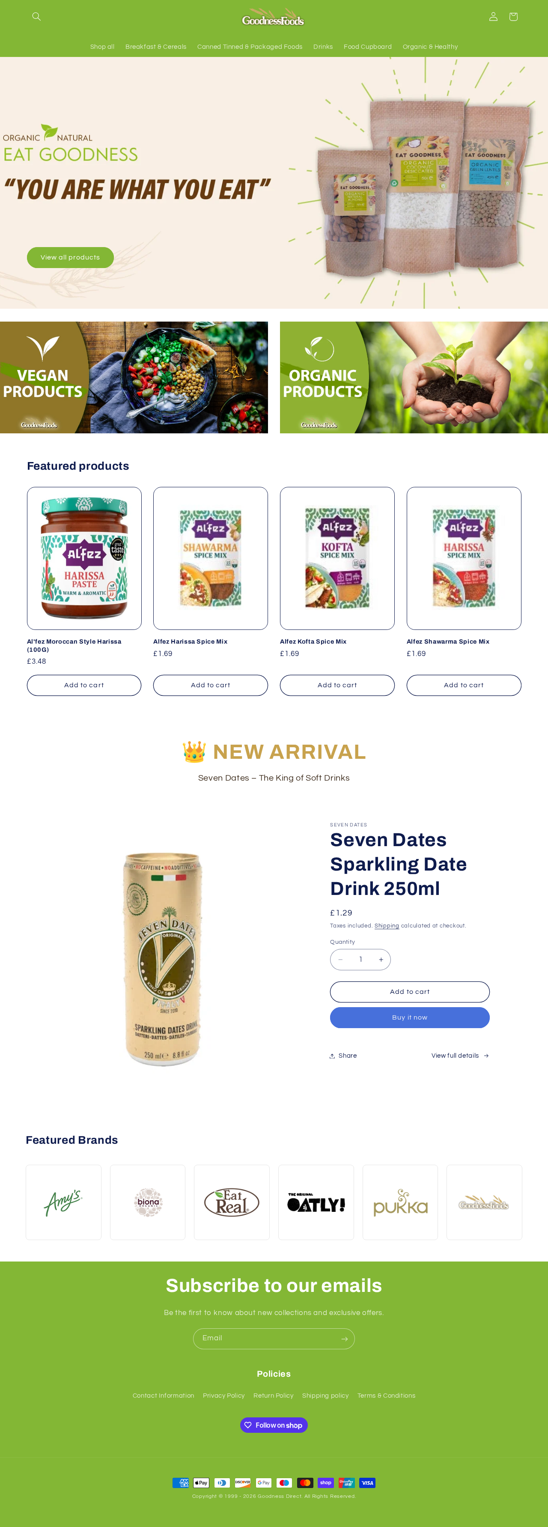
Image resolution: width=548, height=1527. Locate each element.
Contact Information (163, 1396)
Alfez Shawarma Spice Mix (448, 641)
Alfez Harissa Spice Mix (190, 641)
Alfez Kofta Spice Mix (313, 641)
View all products (70, 257)
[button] (37, 17)
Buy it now (410, 1017)
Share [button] (348, 1056)
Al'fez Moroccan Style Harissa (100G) (74, 645)
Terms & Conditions (386, 1396)
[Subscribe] (344, 1338)
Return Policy (273, 1396)
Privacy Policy (224, 1396)
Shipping (387, 926)
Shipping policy (325, 1396)
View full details (455, 1056)
